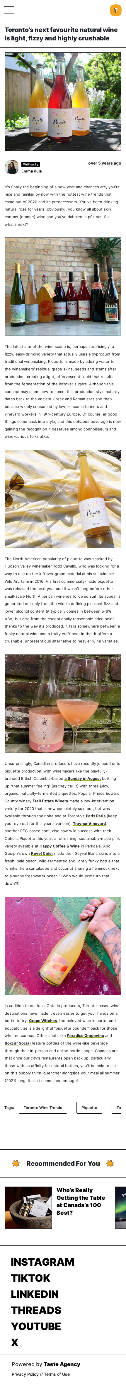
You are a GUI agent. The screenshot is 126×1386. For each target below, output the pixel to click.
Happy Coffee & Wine (60, 846)
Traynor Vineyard (89, 823)
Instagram (42, 1262)
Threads (36, 1310)
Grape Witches (43, 1020)
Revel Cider (42, 853)
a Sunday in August (82, 778)
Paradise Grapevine (85, 1035)
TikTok (30, 1278)
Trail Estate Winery (50, 801)
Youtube (36, 1326)
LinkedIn (35, 1294)
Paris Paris (95, 816)
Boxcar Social (18, 1043)
